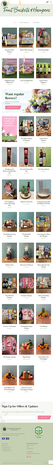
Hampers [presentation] (36, 22)
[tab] (15, 22)
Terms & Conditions (27, 463)
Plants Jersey (4, 445)
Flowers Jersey (5, 443)
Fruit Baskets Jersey (6, 449)
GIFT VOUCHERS (8, 138)
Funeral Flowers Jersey (6, 450)
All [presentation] (14, 22)
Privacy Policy (20, 463)
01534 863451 (29, 452)
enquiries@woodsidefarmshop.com (33, 453)
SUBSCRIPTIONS (12, 107)
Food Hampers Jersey (6, 447)
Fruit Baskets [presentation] (24, 22)
